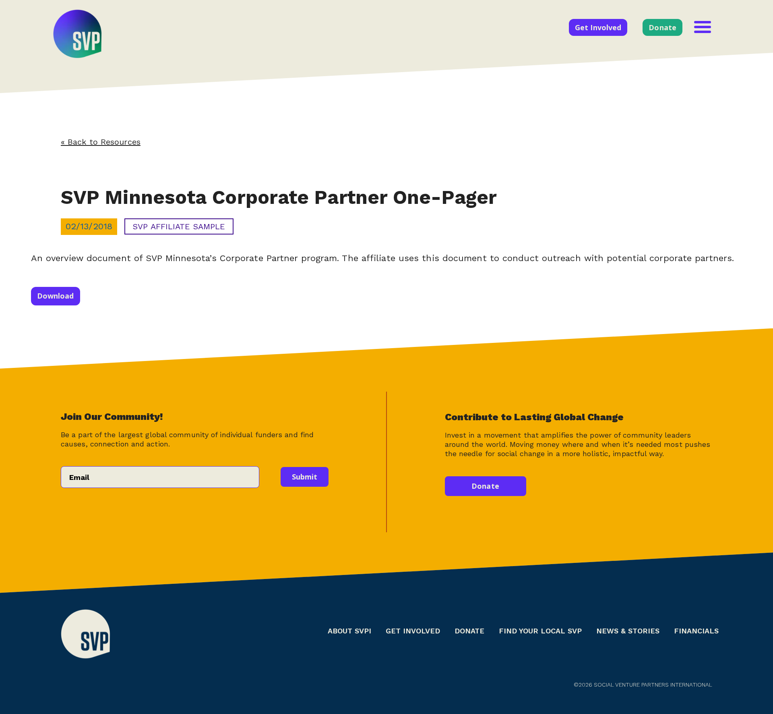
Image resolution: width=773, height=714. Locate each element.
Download (55, 296)
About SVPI (349, 631)
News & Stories (627, 631)
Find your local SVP (540, 631)
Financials (696, 631)
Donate (662, 27)
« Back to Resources (101, 142)
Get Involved (598, 27)
